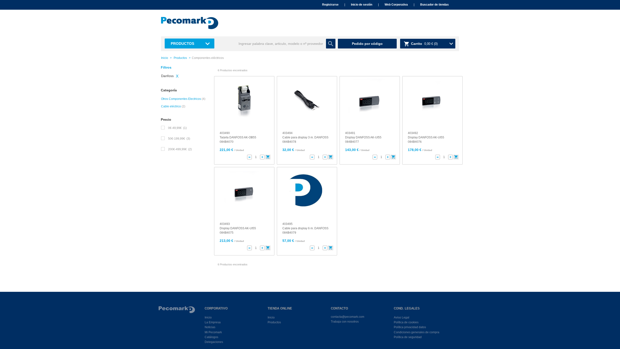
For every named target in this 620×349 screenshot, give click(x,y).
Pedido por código (367, 44)
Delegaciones (214, 342)
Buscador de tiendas (434, 4)
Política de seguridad (408, 337)
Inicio (164, 58)
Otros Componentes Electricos (181, 99)
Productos (182, 43)
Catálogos (211, 337)
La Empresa (213, 322)
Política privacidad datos (410, 327)
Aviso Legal (401, 317)
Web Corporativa (396, 4)
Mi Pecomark (213, 332)
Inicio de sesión (361, 4)
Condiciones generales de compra (416, 332)
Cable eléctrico (171, 106)
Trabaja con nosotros (345, 321)
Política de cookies (406, 322)
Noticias (210, 327)
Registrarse (330, 4)
